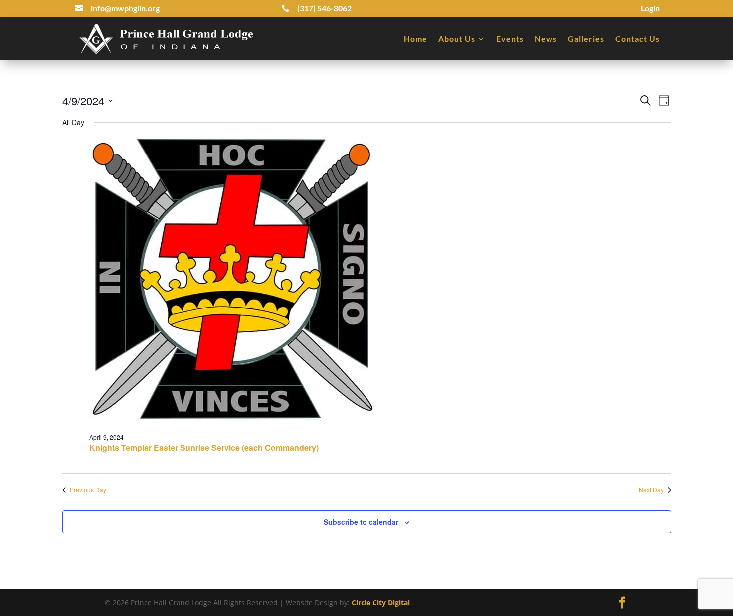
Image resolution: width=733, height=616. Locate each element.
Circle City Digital (381, 602)
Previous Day (88, 490)
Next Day (651, 490)
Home (415, 38)
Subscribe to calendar (361, 522)
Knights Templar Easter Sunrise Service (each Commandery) (204, 447)
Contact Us (637, 38)
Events (510, 38)
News (546, 38)
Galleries (586, 38)
